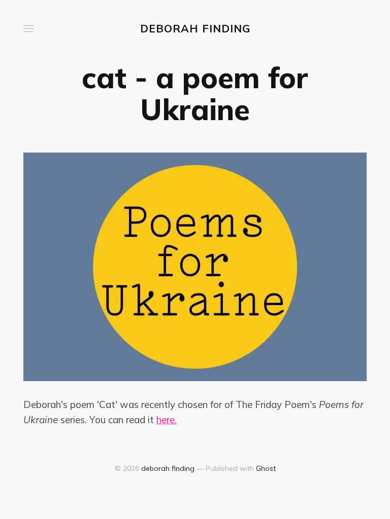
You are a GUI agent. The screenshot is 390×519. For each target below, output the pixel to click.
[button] (28, 28)
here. (166, 420)
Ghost (266, 468)
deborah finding (195, 28)
